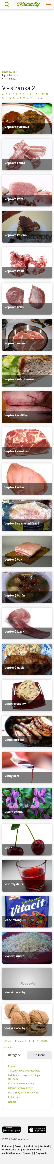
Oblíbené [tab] (39, 1055)
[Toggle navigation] (48, 4)
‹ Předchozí (20, 1041)
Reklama (7, 1146)
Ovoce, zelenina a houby (21, 1083)
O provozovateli (11, 1149)
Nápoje (12, 1101)
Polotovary (14, 1097)
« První (7, 1041)
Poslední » (9, 1047)
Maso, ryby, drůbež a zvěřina (23, 1092)
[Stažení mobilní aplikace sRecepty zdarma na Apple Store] (37, 1129)
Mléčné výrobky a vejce (20, 1088)
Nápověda (41, 1153)
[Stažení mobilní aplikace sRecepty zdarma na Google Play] (11, 1129)
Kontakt (44, 1146)
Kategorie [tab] (14, 1055)
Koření (11, 1066)
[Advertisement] (27, 37)
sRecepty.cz (8, 71)
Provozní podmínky (26, 1146)
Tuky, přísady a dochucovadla (24, 1070)
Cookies (26, 1153)
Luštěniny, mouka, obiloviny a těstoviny (24, 1077)
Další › (44, 1041)
